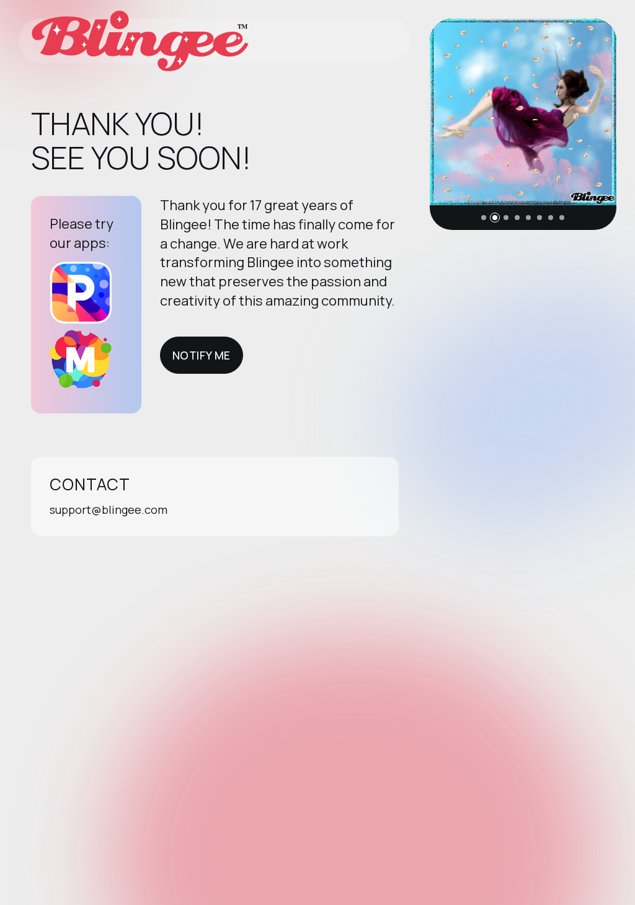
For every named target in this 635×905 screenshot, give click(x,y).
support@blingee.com (108, 509)
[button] (483, 217)
